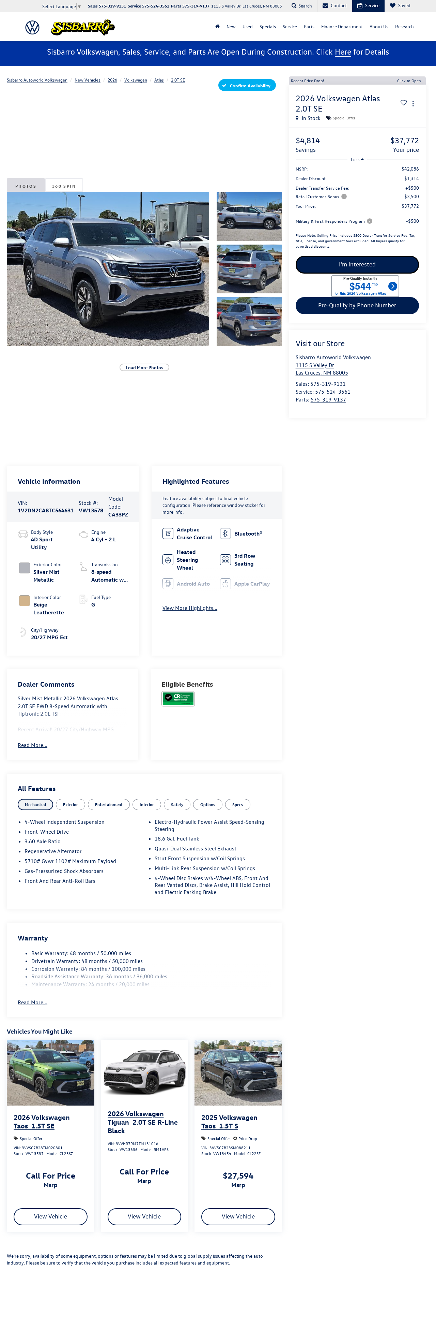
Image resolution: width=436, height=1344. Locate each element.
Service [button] (290, 26)
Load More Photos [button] (144, 367)
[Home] (217, 26)
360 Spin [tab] (64, 186)
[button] (108, 269)
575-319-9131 (328, 383)
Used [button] (248, 26)
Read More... (32, 745)
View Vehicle (50, 1216)
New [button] (231, 26)
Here (343, 51)
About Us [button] (379, 26)
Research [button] (404, 26)
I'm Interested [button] (357, 264)
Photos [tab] (25, 186)
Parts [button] (309, 26)
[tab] (35, 804)
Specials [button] (268, 26)
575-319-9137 (328, 399)
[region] (357, 209)
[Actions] (413, 104)
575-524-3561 (333, 391)
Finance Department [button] (342, 26)
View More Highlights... (189, 607)
